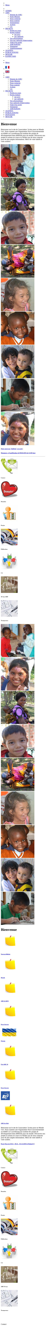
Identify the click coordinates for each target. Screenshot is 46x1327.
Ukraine (3, 1041)
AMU (7, 77)
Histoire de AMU (16, 15)
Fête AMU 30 (4, 1064)
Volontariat (14, 46)
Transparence (14, 23)
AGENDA (9, 50)
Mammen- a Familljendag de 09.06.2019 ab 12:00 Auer (18, 453)
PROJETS (9, 91)
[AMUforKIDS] (9, 1119)
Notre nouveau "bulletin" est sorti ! (12, 449)
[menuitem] (25, 9)
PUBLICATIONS (11, 52)
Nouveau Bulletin (5, 954)
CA (11, 27)
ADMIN (8, 11)
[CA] (9, 568)
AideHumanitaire (16, 48)
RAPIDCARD (10, 56)
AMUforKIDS (15, 44)
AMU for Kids (5, 1123)
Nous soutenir (15, 21)
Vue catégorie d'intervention (20, 103)
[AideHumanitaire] (9, 1036)
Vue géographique (16, 38)
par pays (17, 34)
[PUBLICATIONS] (9, 545)
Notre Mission (15, 17)
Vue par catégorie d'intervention (21, 40)
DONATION (10, 115)
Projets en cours (15, 31)
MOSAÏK (9, 117)
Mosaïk (3, 977)
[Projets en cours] (9, 521)
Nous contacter (15, 19)
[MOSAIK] (9, 973)
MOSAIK (9, 54)
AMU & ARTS (5, 1001)
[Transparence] (9, 592)
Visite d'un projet (16, 42)
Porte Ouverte (5, 1024)
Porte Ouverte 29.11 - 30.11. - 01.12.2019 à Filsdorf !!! (17, 1144)
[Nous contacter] (9, 473)
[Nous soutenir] (9, 497)
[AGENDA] (9, 1020)
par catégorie (18, 36)
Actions (12, 25)
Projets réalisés (15, 95)
